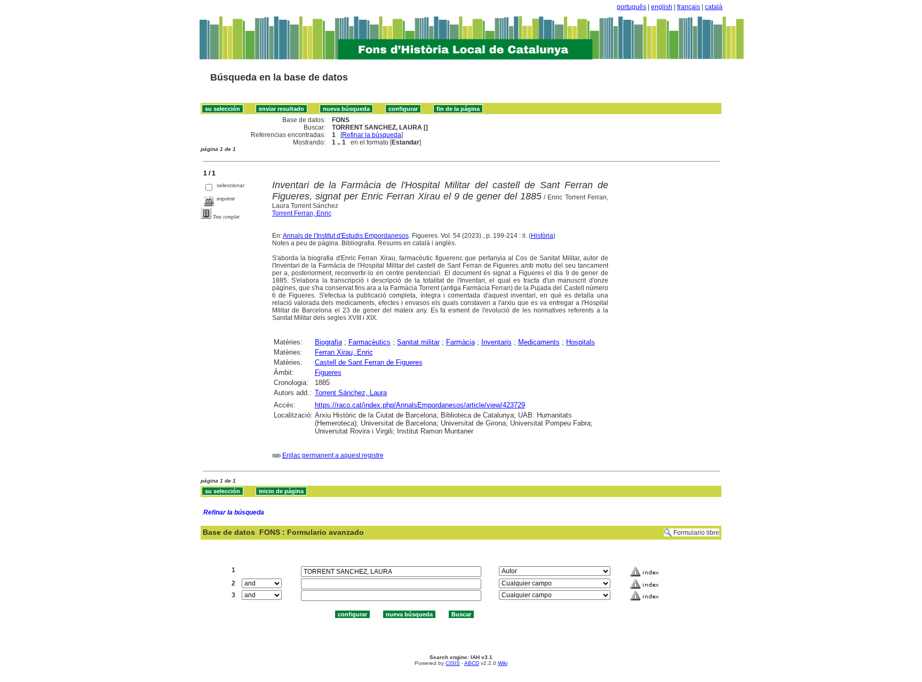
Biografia (328, 342)
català (713, 7)
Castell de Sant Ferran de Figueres (369, 362)
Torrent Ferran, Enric (301, 213)
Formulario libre (696, 532)
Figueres (328, 372)
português (631, 7)
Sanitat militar (418, 342)
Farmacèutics (369, 342)
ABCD (471, 663)
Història (542, 235)
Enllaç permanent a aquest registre (333, 455)
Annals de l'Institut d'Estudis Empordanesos (346, 235)
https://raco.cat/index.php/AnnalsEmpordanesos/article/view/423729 (420, 405)
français (688, 7)
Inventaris (496, 342)
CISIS (453, 663)
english (661, 7)
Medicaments (539, 342)
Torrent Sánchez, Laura (351, 393)
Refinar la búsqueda (371, 135)
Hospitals (580, 342)
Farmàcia (460, 342)
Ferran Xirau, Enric (344, 352)
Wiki (502, 663)
